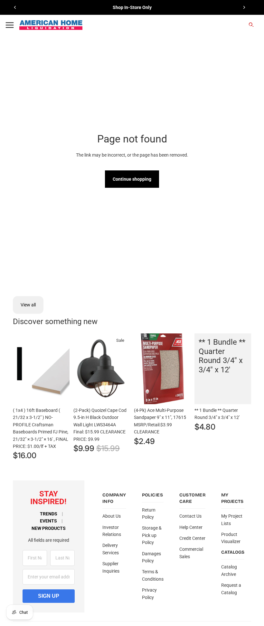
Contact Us (190, 516)
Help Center (191, 527)
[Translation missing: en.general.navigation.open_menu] (9, 25)
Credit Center (192, 538)
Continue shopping (132, 179)
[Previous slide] (15, 7)
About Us (111, 516)
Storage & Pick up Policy (152, 535)
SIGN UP (48, 596)
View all (28, 304)
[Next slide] (244, 7)
